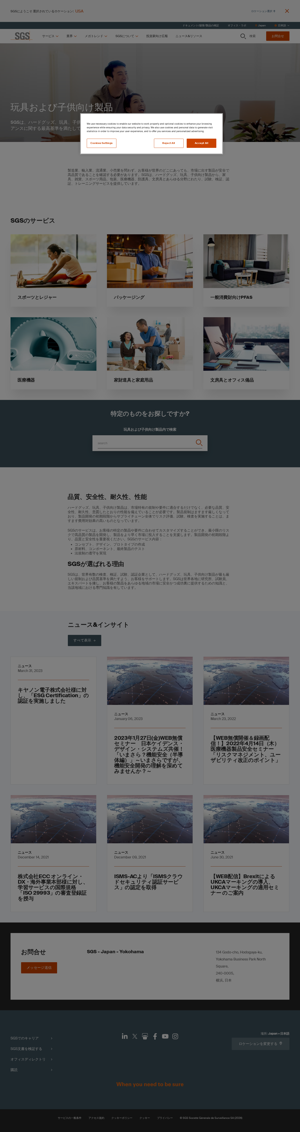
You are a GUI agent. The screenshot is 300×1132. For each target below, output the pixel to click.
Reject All (168, 143)
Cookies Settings (101, 143)
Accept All (201, 143)
